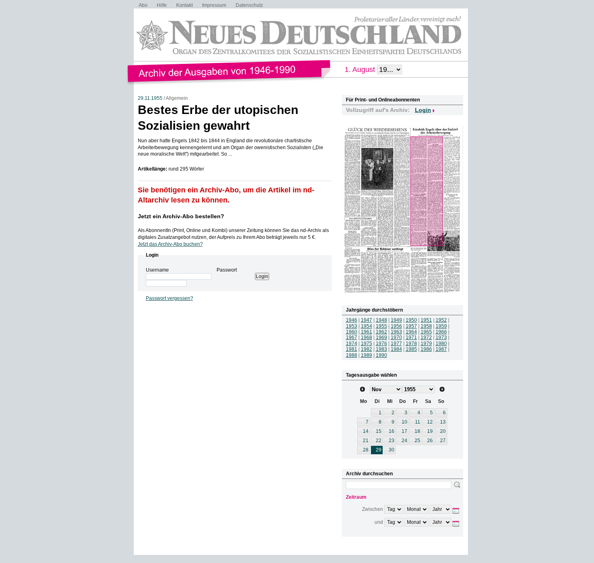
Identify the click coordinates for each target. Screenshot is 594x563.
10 (404, 422)
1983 (381, 349)
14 (366, 431)
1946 (351, 320)
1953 (351, 326)
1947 (366, 320)
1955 (381, 326)
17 (404, 431)
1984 (396, 349)
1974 (351, 343)
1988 (351, 355)
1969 (381, 337)
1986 (426, 349)
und (379, 522)
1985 (411, 349)
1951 (426, 320)
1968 (366, 337)
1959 (441, 326)
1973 (441, 337)
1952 (441, 320)
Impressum (214, 5)
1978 (411, 343)
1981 (351, 349)
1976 (381, 343)
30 (391, 450)
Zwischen (372, 509)
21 (366, 440)
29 (378, 450)
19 (430, 431)
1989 (366, 355)
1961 (366, 332)
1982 (366, 349)
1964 (411, 332)
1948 (381, 320)
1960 (351, 332)
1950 (411, 320)
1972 (426, 337)
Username (157, 270)
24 (404, 440)
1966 (441, 332)
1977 (396, 343)
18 (417, 431)
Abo (143, 5)
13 (443, 422)
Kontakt (184, 5)
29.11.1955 (150, 98)
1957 (411, 326)
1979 (426, 343)
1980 (441, 343)
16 (391, 431)
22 (378, 440)
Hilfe (162, 5)
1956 (396, 326)
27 (443, 440)
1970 (396, 337)
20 (443, 431)
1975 (366, 343)
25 (417, 440)
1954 (366, 326)
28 (366, 450)
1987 (441, 349)
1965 (426, 332)
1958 (426, 326)
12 (430, 422)
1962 (381, 332)
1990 (381, 355)
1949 (396, 320)
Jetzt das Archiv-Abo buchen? (170, 244)
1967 (351, 337)
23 (391, 440)
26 (430, 440)
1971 (411, 337)
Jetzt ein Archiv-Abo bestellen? (181, 216)
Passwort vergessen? (169, 298)
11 (417, 422)
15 (378, 431)
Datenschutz (249, 5)
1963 (396, 332)
